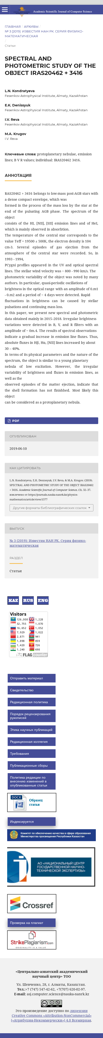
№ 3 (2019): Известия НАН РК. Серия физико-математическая (44, 33)
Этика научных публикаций (31, 730)
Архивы (31, 26)
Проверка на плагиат (26, 923)
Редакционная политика (29, 702)
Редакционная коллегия (29, 742)
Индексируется (22, 821)
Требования (19, 753)
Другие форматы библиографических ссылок (50, 508)
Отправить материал (26, 678)
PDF (15, 421)
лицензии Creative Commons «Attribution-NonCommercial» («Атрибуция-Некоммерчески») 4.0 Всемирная (51, 1015)
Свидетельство (22, 690)
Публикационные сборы (29, 765)
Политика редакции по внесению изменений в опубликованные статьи (28, 781)
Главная (13, 26)
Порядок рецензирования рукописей (30, 716)
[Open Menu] (5, 9)
